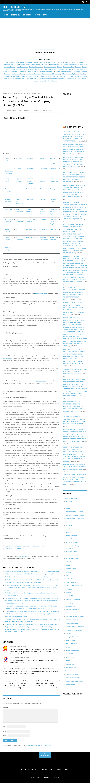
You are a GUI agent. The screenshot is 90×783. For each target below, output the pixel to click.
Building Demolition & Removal (53, 161)
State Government (31, 78)
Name (4, 726)
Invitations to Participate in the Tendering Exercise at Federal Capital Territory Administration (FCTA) (46, 684)
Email (4, 731)
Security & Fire (69, 657)
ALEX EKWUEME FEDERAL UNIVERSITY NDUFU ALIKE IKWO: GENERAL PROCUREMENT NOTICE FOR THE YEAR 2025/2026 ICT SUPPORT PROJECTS (74, 136)
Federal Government (50, 67)
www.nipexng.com (8, 358)
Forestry (84, 67)
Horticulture (61, 69)
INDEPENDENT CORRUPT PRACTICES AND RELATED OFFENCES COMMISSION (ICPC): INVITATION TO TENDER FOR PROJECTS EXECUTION (73, 406)
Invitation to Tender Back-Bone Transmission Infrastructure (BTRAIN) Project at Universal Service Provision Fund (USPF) (15, 684)
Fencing (59, 67)
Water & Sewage (52, 81)
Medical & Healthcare (18, 74)
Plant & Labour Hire (39, 76)
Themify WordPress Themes (52, 777)
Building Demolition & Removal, (48, 62)
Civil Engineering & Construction (9, 171)
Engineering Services (56, 64)
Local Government (33, 71)
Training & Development (58, 78)
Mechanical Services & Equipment (53, 211)
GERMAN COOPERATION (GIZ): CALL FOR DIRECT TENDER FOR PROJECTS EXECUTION (75, 371)
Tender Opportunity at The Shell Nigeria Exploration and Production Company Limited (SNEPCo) (28, 101)
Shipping (11, 78)
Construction (6, 64)
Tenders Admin (11, 110)
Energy (20, 110)
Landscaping (22, 71)
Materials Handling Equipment (63, 71)
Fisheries (78, 67)
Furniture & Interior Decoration (14, 69)
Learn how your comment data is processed (38, 745)
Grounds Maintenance (31, 69)
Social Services (19, 78)
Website (5, 736)
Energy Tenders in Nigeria (11, 93)
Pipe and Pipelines (27, 76)
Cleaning (80, 62)
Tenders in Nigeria (44, 775)
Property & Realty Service (59, 76)
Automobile (29, 62)
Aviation (36, 62)
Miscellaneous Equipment (33, 74)
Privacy (45, 15)
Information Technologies (10, 71)
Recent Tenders (15, 15)
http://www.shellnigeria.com (17, 546)
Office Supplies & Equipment (70, 74)
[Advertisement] (45, 34)
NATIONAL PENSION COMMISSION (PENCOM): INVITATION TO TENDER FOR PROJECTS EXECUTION (74, 467)
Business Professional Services (74, 515)
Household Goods (78, 69)
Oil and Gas (26, 110)
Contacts (38, 15)
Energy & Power (44, 64)
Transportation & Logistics (73, 78)
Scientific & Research (74, 76)
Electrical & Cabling (32, 64)
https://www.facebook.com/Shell (35, 546)
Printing (48, 76)
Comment (6, 707)
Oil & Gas (82, 74)
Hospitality (69, 69)
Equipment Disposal (9, 67)
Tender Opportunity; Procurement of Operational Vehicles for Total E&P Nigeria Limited (29, 577)
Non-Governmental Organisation (51, 74)
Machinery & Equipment (47, 71)
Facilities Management (35, 67)
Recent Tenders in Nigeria (74, 127)
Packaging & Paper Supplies (12, 76)
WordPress (40, 777)
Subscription (27, 15)
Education (22, 64)
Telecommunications (44, 78)
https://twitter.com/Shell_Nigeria (12, 548)
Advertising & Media (11, 62)
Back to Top (45, 756)
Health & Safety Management (47, 69)
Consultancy (15, 64)
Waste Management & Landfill (74, 681)
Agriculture (21, 62)
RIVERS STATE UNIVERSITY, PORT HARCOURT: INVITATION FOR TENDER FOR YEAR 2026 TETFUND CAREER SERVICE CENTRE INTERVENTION (74, 177)
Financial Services (68, 67)
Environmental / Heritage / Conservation (75, 64)
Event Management (22, 67)
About (6, 15)
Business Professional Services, (67, 62)
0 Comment (35, 110)
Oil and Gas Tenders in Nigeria (31, 93)
